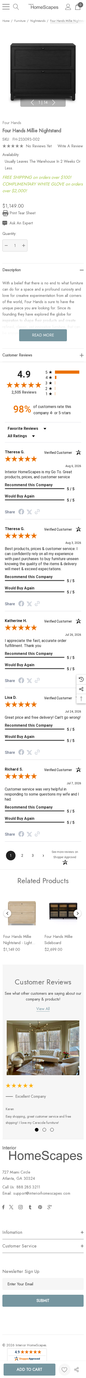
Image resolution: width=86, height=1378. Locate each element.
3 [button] (52, 1130)
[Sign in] (68, 6)
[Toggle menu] (6, 6)
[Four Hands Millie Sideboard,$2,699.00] (63, 911)
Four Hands (11, 123)
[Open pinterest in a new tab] (41, 1207)
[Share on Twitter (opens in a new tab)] (29, 512)
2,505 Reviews (24, 392)
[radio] (63, 372)
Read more (43, 335)
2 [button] (44, 1130)
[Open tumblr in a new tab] (31, 1207)
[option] (43, 1073)
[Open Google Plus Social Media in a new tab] (50, 1207)
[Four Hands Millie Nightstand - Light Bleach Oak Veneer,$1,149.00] (22, 911)
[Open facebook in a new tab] (3, 1207)
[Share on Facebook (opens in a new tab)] (21, 512)
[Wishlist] (64, 1370)
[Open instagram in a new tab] (21, 1207)
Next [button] (54, 102)
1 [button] (36, 1130)
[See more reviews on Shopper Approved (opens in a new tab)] (37, 512)
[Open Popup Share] (76, 1370)
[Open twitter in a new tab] (12, 1207)
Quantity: (9, 233)
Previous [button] (32, 102)
